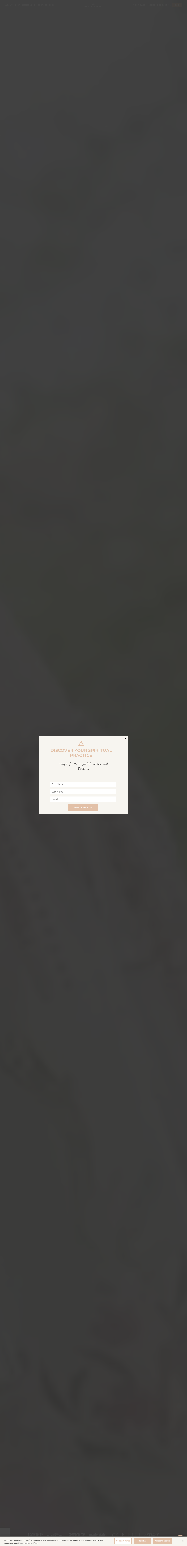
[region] (93, 1541)
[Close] (183, 1541)
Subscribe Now (83, 807)
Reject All (142, 1541)
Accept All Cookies (162, 1541)
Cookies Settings (123, 1541)
